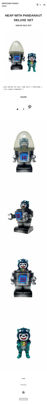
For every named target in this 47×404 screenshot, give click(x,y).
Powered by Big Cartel (23, 399)
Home (23, 378)
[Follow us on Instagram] (23, 393)
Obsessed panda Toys (10, 5)
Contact (23, 385)
